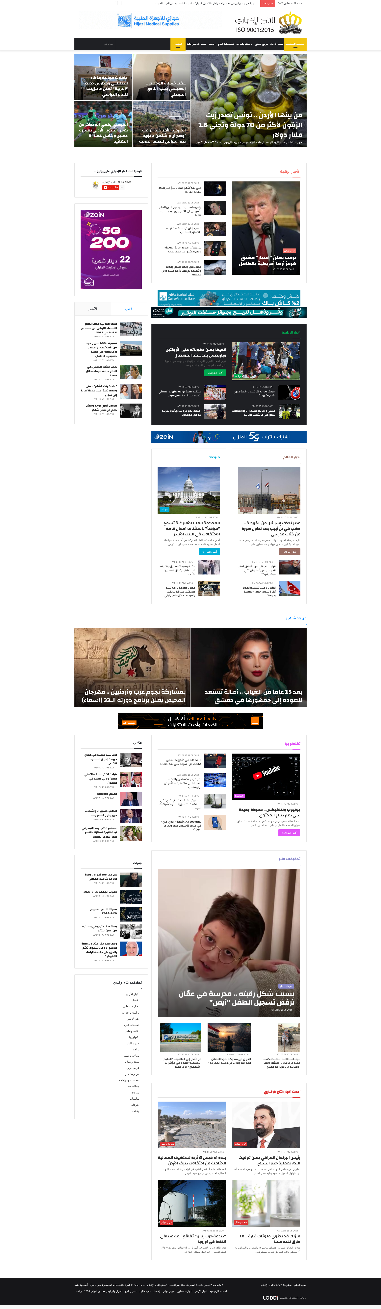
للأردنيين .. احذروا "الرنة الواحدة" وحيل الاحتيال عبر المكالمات (182, 249)
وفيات (135, 1111)
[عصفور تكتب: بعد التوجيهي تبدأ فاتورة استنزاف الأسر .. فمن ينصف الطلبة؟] (131, 833)
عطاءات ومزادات (196, 44)
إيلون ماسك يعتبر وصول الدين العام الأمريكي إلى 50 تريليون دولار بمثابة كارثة (180, 211)
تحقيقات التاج (226, 44)
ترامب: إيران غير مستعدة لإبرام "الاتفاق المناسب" (183, 230)
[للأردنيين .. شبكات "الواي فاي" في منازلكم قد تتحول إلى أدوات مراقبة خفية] (215, 801)
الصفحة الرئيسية (295, 44)
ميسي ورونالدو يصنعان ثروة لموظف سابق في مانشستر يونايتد (253, 412)
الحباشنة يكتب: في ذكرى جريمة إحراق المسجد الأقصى (100, 759)
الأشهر (93, 308)
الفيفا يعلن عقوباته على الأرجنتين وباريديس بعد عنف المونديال (196, 352)
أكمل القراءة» (289, 551)
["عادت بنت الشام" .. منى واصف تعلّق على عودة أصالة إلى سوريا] (131, 391)
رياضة (212, 44)
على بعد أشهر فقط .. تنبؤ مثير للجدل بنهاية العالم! (179, 190)
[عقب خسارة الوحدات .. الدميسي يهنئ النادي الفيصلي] (161, 77)
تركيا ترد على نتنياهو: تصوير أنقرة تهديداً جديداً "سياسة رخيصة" (259, 591)
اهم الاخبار (133, 1018)
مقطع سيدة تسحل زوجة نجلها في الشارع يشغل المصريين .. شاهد (177, 570)
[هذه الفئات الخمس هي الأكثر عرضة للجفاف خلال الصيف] (131, 372)
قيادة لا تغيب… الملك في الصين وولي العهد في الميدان (100, 778)
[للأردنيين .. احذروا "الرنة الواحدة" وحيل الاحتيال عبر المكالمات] (215, 248)
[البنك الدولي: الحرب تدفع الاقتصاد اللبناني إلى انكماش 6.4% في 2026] (131, 329)
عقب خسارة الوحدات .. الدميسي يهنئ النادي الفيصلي (166, 89)
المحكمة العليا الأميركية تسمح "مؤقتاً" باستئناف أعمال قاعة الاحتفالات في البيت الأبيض (192, 528)
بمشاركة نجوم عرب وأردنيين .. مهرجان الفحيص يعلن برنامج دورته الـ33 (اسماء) (134, 696)
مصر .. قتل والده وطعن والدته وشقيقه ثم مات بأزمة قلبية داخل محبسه (181, 270)
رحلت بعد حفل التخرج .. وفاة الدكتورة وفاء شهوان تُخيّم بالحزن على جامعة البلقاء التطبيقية (99, 950)
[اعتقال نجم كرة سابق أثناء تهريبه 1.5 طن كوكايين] (215, 411)
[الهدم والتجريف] (131, 799)
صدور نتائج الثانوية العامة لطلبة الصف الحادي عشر (231, 3)
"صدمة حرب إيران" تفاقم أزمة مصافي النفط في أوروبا (193, 1238)
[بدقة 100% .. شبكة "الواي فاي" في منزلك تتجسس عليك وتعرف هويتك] (215, 822)
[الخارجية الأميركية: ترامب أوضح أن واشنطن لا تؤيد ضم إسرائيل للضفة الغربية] (161, 124)
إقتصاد (135, 1000)
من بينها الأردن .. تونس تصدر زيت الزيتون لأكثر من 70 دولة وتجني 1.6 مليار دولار (250, 125)
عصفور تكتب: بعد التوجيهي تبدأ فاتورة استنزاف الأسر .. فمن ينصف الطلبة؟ (99, 832)
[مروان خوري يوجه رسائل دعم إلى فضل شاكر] (131, 411)
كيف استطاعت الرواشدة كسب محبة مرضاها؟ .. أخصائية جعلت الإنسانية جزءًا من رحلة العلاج (281, 1063)
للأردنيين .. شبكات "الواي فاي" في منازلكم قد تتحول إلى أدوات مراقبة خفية (180, 804)
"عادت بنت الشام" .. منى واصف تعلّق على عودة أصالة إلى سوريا (99, 390)
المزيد (179, 44)
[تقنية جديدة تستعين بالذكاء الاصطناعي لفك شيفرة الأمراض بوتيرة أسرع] (215, 780)
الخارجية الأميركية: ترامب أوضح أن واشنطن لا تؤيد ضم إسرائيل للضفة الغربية (162, 136)
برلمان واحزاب (244, 44)
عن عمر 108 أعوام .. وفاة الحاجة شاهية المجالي (101, 877)
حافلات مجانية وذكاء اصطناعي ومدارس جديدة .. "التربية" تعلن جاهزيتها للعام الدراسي (104, 86)
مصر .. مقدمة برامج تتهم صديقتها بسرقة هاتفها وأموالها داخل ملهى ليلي (180, 591)
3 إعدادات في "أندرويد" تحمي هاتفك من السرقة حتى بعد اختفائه (180, 762)
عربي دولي (261, 44)
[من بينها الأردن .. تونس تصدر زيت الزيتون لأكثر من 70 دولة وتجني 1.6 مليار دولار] (248, 100)
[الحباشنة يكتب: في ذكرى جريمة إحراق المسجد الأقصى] (131, 760)
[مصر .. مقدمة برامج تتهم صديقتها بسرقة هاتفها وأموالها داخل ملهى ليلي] (209, 588)
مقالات (135, 1092)
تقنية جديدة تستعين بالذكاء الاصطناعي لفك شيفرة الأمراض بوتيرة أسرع (182, 783)
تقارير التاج (131, 1291)
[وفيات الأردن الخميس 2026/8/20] (131, 914)
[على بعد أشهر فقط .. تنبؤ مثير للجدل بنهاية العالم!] (215, 188)
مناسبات (134, 1098)
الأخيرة (129, 308)
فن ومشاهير (132, 1074)
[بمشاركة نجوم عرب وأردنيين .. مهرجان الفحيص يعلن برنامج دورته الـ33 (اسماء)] (132, 667)
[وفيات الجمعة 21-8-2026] (131, 897)
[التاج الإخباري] (270, 22)
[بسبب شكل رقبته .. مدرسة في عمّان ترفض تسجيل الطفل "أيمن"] (229, 943)
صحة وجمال (132, 1061)
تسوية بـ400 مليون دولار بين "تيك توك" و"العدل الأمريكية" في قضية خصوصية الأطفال (101, 350)
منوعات (135, 1104)
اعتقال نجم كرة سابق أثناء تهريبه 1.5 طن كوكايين (181, 412)
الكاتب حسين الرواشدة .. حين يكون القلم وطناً (101, 813)
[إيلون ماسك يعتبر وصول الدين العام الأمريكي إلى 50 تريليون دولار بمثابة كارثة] (215, 208)
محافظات (133, 1086)
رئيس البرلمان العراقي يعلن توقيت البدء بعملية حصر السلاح (269, 1160)
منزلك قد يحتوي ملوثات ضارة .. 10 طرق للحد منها (270, 1238)
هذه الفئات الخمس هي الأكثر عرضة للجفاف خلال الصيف (101, 371)
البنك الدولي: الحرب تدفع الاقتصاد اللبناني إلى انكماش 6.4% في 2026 (99, 328)
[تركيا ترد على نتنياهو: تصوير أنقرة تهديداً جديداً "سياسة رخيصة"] (289, 588)
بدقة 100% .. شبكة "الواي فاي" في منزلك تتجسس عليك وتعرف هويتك (181, 825)
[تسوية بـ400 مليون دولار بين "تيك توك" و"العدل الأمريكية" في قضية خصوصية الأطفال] (131, 348)
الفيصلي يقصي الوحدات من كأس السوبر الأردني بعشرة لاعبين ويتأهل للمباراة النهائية (103, 133)
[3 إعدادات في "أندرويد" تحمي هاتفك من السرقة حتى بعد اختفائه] (215, 761)
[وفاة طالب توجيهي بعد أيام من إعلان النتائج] (131, 931)
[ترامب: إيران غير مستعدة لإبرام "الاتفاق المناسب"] (215, 229)
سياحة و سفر (131, 1055)
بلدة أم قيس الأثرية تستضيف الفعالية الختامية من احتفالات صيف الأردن (192, 1160)
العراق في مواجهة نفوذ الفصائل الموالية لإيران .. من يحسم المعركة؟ (229, 1061)
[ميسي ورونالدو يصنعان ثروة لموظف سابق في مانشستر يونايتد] (289, 411)
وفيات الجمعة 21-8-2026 (100, 892)
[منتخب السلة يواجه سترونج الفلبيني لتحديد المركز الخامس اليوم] (215, 392)
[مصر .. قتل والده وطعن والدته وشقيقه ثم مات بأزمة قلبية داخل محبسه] (215, 267)
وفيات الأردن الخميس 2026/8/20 (103, 911)
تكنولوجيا (134, 1037)
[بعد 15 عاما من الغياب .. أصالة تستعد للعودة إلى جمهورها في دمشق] (248, 667)
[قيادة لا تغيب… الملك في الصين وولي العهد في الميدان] (131, 779)
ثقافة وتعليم (132, 1031)
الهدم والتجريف (107, 793)
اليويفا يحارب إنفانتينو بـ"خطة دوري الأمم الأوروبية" (254, 393)
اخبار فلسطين (131, 1006)
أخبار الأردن (276, 44)
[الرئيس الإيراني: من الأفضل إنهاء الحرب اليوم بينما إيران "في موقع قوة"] (289, 567)
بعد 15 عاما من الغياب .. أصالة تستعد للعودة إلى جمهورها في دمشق (254, 696)
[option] (190, 100)
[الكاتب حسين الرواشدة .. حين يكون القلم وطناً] (131, 816)
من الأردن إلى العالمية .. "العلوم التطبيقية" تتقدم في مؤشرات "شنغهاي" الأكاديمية (182, 1063)
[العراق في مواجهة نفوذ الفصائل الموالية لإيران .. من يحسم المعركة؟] (229, 1037)
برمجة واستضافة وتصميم (293, 1297)
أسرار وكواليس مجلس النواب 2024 (103, 1291)
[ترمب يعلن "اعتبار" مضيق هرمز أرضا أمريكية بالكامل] (266, 228)
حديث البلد (133, 1043)
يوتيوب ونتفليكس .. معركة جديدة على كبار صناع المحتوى (269, 812)
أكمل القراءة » (215, 372)
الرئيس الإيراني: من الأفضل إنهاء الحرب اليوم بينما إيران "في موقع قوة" (257, 570)
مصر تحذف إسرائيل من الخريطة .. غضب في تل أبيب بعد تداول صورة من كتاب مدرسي (270, 528)
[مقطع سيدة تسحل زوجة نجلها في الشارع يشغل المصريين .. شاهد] (209, 567)
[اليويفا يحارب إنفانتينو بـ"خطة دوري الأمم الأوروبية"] (289, 392)
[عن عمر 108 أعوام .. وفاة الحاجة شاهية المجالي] (131, 880)
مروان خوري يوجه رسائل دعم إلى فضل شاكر (101, 408)
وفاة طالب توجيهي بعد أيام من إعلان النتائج (99, 928)
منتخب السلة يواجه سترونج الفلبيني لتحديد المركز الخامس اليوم (180, 393)
